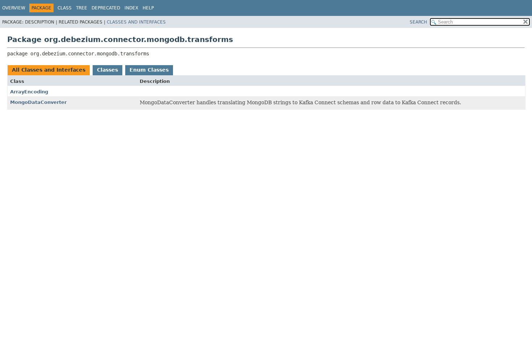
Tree (81, 7)
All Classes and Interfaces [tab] (48, 70)
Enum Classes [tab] (149, 70)
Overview (13, 7)
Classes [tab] (107, 70)
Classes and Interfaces (136, 22)
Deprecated (106, 7)
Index (131, 7)
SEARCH (418, 22)
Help (148, 7)
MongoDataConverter (38, 102)
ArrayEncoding (29, 91)
